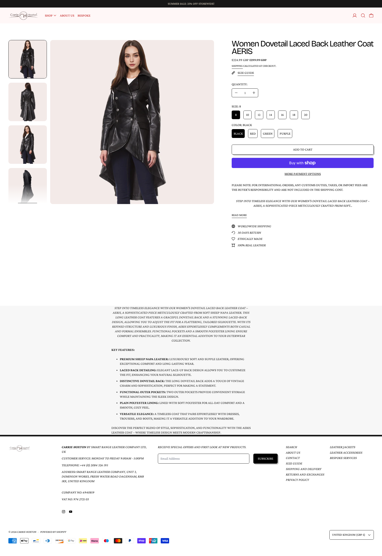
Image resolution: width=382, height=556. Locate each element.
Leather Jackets (342, 447)
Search (291, 447)
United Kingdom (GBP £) (348, 534)
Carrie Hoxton (26, 531)
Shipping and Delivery (303, 469)
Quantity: (239, 84)
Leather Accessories (346, 452)
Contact (293, 458)
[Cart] (371, 15)
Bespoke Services (343, 458)
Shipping (237, 65)
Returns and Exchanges (305, 474)
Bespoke (84, 15)
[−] (236, 92)
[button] (363, 15)
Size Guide (294, 463)
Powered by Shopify (53, 531)
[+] (254, 92)
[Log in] (354, 15)
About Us (67, 15)
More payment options (303, 174)
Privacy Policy (297, 479)
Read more (239, 215)
